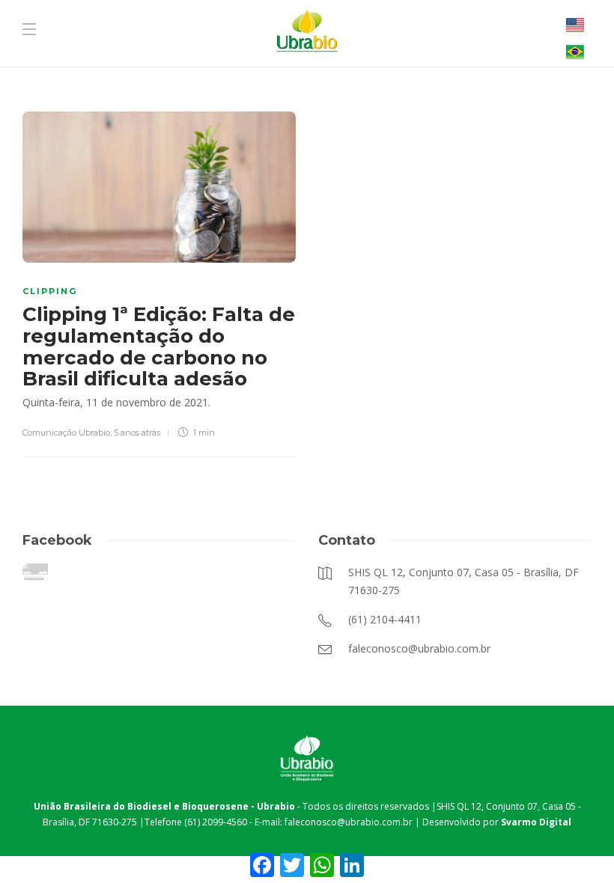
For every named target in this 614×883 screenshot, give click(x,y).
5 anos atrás (137, 432)
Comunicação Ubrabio (66, 432)
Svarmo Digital (536, 822)
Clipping (49, 291)
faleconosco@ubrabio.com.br (349, 822)
